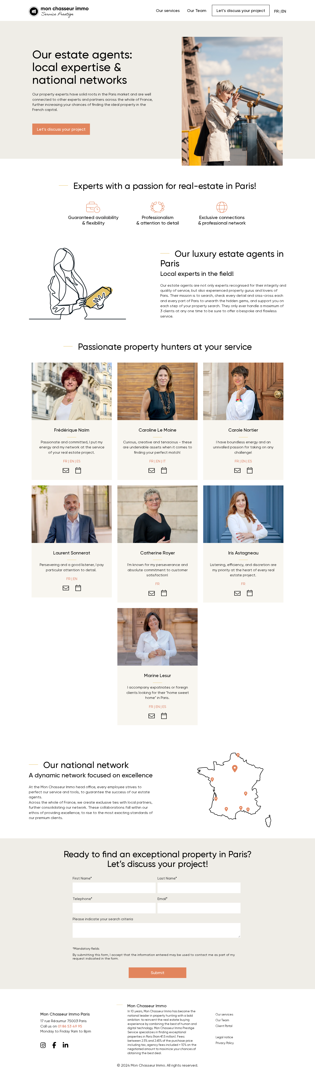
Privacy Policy (225, 1043)
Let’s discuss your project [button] (61, 129)
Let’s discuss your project (241, 10)
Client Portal (224, 1026)
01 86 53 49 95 (70, 1026)
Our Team (196, 10)
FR (276, 11)
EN (283, 11)
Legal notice (224, 1037)
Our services (168, 10)
